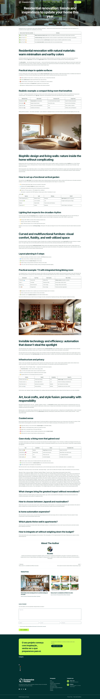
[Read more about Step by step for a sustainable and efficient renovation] (65, 583)
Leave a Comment (24, 596)
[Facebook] (19, 689)
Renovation (21, 660)
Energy (20, 659)
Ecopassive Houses (27, 2)
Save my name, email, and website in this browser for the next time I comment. (33, 626)
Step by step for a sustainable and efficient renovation (62, 593)
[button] (69, 2)
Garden (20, 661)
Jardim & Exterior (53, 684)
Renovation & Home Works (32, 596)
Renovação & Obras (53, 686)
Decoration (21, 663)
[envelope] (68, 681)
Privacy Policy (69, 696)
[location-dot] (68, 685)
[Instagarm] (21, 689)
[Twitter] (23, 689)
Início (51, 680)
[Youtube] (25, 689)
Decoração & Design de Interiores (56, 687)
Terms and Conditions (77, 696)
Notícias (51, 689)
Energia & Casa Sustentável (55, 683)
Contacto (51, 690)
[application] (71, 2)
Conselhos (52, 682)
